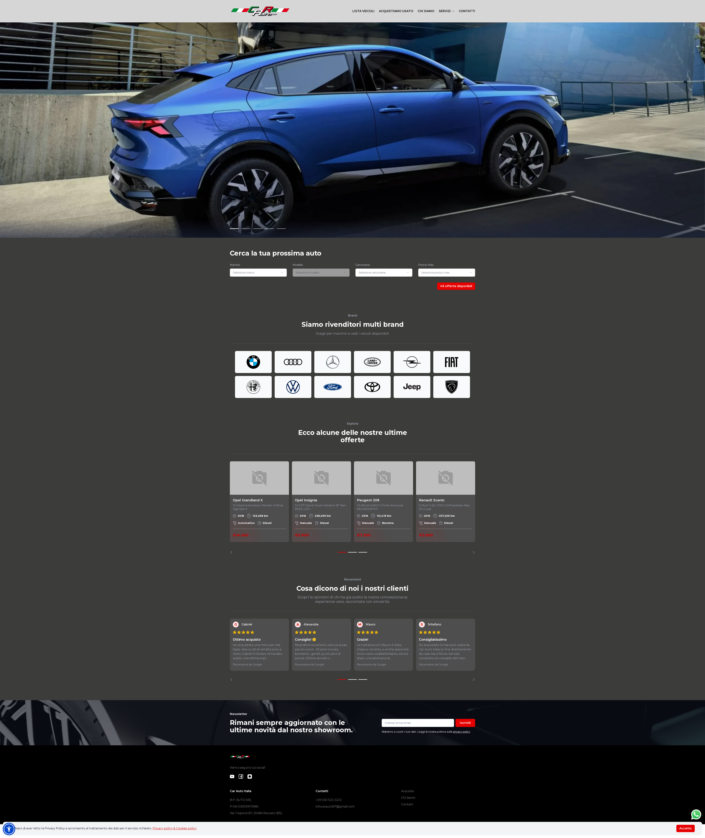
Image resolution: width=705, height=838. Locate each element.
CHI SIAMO (426, 11)
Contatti (407, 804)
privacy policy (461, 731)
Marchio (235, 265)
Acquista (407, 791)
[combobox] (258, 273)
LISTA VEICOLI (363, 11)
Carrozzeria (362, 265)
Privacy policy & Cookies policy (175, 828)
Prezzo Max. (426, 265)
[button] (9, 829)
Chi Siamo (408, 797)
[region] (352, 507)
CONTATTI (467, 11)
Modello (298, 265)
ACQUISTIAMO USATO (396, 11)
